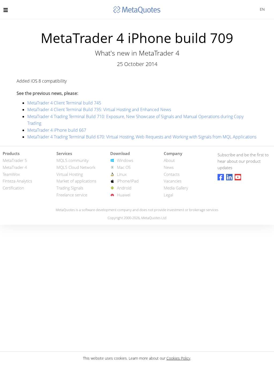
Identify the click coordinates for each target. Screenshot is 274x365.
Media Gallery (176, 188)
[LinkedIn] (229, 177)
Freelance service (71, 194)
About (169, 160)
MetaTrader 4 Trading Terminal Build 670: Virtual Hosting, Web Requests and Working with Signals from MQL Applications (141, 137)
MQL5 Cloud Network (75, 167)
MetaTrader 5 (15, 160)
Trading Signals (69, 188)
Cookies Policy (178, 358)
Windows (125, 160)
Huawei (123, 194)
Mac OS (124, 167)
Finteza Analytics (17, 181)
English (261, 9)
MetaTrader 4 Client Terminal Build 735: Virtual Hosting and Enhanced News (99, 109)
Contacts (172, 174)
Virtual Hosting (69, 174)
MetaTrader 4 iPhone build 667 (56, 130)
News (169, 167)
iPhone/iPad (128, 181)
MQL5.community (72, 160)
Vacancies (172, 181)
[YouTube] (238, 177)
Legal (168, 194)
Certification (13, 188)
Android (124, 188)
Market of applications (76, 181)
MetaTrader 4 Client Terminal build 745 (64, 103)
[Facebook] (221, 177)
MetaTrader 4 (15, 167)
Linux (122, 174)
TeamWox (11, 174)
